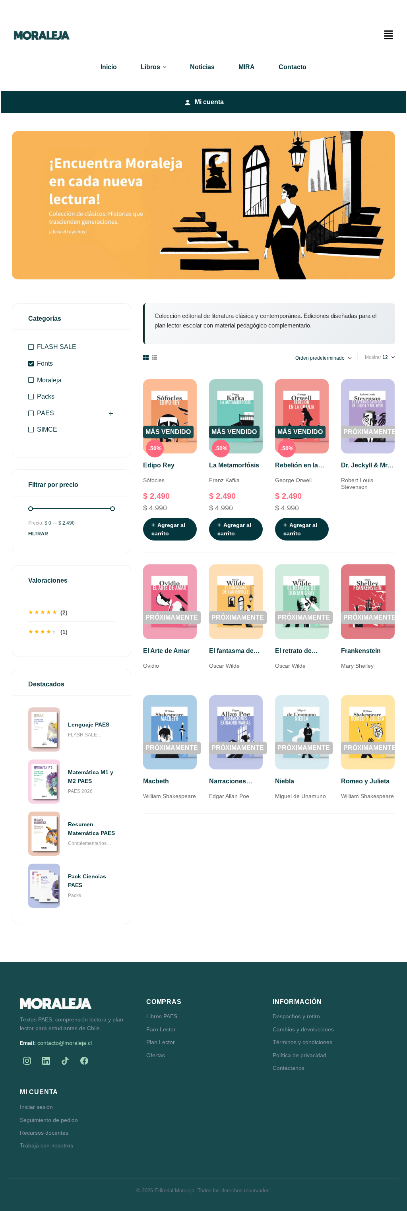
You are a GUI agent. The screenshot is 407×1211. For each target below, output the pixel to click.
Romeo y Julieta (365, 781)
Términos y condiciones (302, 1042)
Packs (45, 396)
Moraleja (49, 380)
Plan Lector (160, 1042)
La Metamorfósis (234, 465)
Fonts (45, 363)
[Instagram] (27, 1061)
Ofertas (155, 1055)
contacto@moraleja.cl (64, 1043)
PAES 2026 (80, 791)
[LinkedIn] (46, 1061)
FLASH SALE (56, 346)
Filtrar (38, 534)
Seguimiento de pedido (49, 1120)
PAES (45, 413)
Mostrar (373, 357)
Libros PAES (161, 1016)
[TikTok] (65, 1061)
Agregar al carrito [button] (168, 529)
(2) (48, 613)
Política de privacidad (299, 1055)
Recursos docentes (44, 1133)
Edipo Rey (158, 465)
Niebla (284, 781)
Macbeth (156, 781)
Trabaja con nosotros (46, 1145)
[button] (388, 35)
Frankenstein (361, 650)
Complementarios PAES (87, 844)
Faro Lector (161, 1029)
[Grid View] (145, 357)
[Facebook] (84, 1061)
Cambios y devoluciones (303, 1029)
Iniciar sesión (36, 1107)
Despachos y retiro (296, 1016)
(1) (48, 633)
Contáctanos (288, 1068)
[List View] (154, 357)
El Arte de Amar (166, 650)
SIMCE (47, 429)
